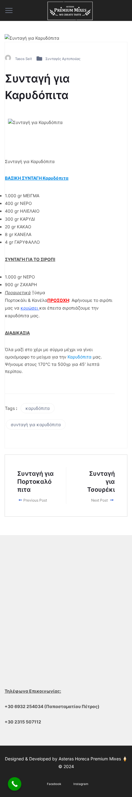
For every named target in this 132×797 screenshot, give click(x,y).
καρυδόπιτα (37, 408)
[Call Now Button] (14, 784)
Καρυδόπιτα (79, 356)
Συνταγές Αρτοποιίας (62, 59)
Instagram (80, 784)
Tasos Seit (23, 59)
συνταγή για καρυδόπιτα (36, 424)
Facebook (54, 784)
